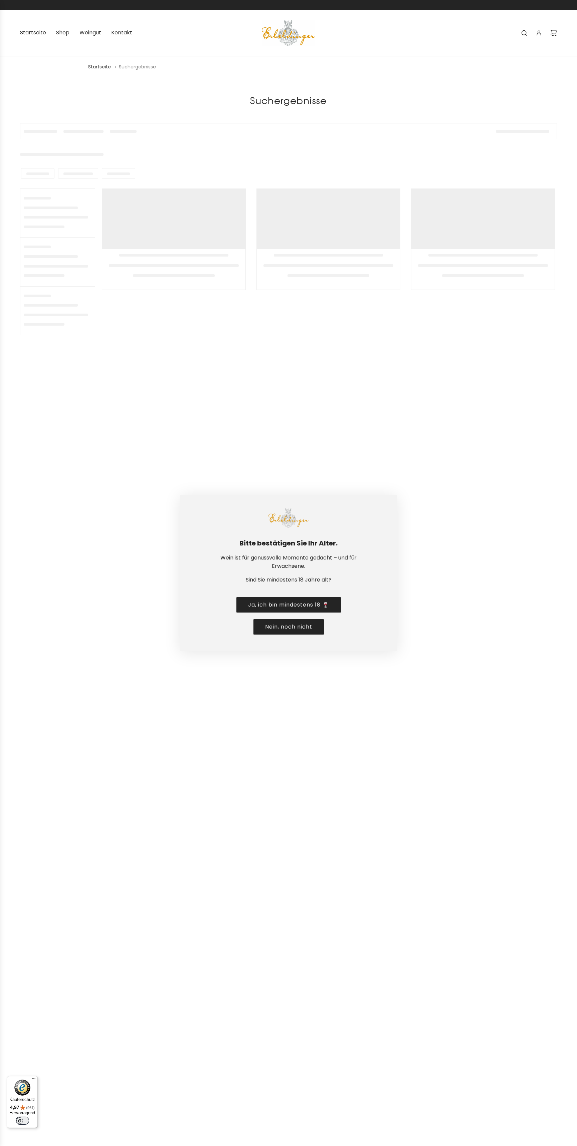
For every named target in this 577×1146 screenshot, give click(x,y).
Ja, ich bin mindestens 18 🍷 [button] (288, 605)
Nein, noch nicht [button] (288, 627)
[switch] (22, 1121)
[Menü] (34, 1080)
